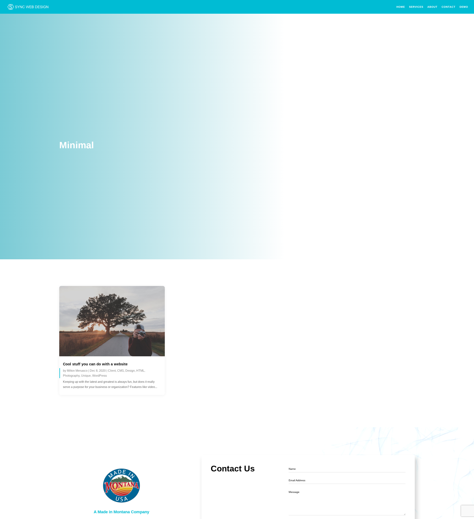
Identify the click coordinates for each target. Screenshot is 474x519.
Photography (71, 375)
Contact (448, 7)
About (432, 7)
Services (416, 7)
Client (112, 370)
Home (400, 7)
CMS (120, 370)
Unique (86, 375)
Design (130, 370)
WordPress (99, 375)
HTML (140, 370)
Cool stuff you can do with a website (95, 364)
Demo (464, 7)
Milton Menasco (77, 370)
